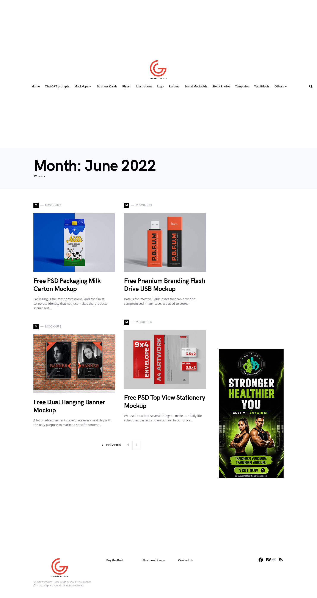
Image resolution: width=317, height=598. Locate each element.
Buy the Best (114, 560)
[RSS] (281, 560)
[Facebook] (261, 560)
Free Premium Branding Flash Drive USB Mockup (164, 285)
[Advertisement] (158, 27)
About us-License (153, 560)
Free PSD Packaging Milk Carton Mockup (66, 285)
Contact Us (185, 560)
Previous (113, 445)
